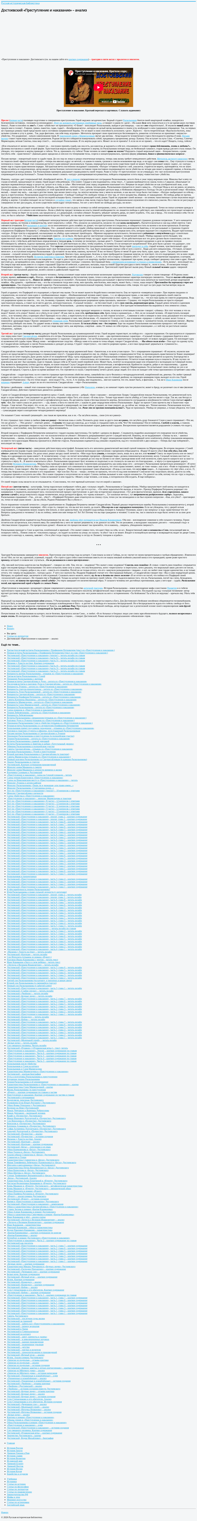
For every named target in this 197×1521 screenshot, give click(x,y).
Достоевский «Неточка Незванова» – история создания (34, 1412)
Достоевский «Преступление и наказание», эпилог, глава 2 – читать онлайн (44, 894)
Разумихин (137, 274)
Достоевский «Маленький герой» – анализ (28, 1407)
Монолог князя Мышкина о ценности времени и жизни (34, 770)
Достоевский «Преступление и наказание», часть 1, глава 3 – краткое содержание (47, 1308)
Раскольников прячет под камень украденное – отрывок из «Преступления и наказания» (50, 728)
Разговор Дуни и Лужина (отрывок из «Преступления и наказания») (41, 720)
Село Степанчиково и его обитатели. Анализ (29, 1399)
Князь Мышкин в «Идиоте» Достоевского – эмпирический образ (39, 1188)
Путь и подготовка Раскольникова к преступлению (32, 1076)
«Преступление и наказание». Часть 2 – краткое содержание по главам (41, 1240)
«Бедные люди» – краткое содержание (25, 1264)
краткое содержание (78, 59)
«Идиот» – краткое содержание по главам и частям (32, 1092)
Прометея (172, 588)
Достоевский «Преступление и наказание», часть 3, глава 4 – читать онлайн (44, 972)
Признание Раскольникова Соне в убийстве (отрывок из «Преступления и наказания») (50, 723)
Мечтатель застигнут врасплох (172, 158)
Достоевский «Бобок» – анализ (22, 1287)
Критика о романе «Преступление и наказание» (30, 1417)
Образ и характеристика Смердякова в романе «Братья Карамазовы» (40, 1214)
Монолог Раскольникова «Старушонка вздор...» (30, 788)
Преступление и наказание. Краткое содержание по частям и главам (40, 1095)
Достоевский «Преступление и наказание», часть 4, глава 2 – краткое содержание (47, 866)
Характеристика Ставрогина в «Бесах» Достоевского (33, 1160)
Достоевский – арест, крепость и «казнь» (27, 1336)
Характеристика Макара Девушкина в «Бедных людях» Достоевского (41, 1266)
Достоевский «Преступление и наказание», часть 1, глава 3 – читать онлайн (44, 1032)
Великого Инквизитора (24, 464)
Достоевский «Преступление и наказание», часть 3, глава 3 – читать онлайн (44, 975)
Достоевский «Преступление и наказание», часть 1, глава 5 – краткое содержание (47, 1303)
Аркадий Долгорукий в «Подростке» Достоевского (32, 1131)
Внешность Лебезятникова (20, 715)
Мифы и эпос (13, 1497)
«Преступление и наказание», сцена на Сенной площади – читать (39, 775)
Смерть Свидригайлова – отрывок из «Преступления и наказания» (40, 749)
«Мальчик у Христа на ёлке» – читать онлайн (29, 952)
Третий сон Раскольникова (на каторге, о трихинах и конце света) (39, 980)
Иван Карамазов (174, 380)
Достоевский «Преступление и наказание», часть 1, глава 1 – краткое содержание (47, 1313)
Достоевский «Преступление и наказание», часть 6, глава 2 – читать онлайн (44, 915)
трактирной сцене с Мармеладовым (77, 136)
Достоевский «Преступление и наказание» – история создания (38, 1428)
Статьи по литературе (17, 1489)
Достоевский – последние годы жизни (26, 1318)
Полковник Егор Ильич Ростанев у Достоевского (31, 1102)
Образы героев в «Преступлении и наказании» (30, 1420)
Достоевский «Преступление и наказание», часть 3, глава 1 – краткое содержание (47, 887)
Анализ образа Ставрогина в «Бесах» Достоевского (32, 1154)
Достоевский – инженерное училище (25, 1344)
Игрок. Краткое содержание (20, 1279)
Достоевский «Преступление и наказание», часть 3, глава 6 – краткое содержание (47, 871)
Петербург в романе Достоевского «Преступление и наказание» (38, 1238)
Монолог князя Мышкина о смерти (24, 767)
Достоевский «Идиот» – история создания (28, 1199)
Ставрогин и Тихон (16, 1157)
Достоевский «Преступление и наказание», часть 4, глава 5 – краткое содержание (47, 858)
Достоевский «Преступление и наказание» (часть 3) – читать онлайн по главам (46, 668)
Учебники (12, 1479)
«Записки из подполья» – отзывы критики (28, 1360)
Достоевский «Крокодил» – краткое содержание (30, 1284)
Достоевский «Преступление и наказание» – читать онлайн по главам (41, 928)
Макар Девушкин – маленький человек (26, 1113)
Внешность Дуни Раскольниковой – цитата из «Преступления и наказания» (44, 692)
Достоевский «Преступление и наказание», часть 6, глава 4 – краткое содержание (47, 832)
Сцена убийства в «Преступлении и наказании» (31, 796)
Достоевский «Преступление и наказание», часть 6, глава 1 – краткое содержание (47, 840)
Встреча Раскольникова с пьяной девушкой (28, 741)
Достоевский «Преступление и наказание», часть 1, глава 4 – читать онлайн (44, 1030)
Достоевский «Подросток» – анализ (24, 1134)
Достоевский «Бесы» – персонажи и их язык (29, 1147)
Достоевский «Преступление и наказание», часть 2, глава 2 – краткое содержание (47, 1258)
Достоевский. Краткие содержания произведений (31, 764)
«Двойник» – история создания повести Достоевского (33, 1389)
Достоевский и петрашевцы (20, 1097)
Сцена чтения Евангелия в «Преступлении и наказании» (35, 777)
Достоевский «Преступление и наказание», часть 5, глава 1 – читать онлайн (44, 933)
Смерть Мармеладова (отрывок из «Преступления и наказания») (39, 757)
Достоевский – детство (18, 1347)
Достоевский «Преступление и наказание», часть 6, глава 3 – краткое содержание (47, 835)
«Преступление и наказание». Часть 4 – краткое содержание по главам (41, 1058)
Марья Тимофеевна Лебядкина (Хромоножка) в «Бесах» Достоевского (41, 1162)
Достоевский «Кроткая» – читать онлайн (27, 954)
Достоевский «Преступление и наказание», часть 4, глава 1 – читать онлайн (44, 949)
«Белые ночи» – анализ (18, 1415)
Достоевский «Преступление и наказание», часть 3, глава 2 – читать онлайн (44, 978)
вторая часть (31, 220)
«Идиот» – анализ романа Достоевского (26, 1196)
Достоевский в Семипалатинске (23, 1331)
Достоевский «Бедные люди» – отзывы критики (30, 1391)
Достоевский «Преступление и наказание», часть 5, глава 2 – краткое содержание (47, 850)
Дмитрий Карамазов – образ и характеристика (29, 1227)
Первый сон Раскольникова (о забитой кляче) (29, 985)
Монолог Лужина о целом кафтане (24, 783)
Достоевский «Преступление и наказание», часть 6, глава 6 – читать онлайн (44, 905)
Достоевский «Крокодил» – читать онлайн (28, 1017)
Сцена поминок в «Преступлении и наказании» (30, 710)
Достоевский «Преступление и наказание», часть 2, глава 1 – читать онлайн (44, 1014)
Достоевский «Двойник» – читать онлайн (27, 993)
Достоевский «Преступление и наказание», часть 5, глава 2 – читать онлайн (44, 931)
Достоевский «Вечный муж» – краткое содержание (32, 1277)
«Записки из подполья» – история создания (28, 1365)
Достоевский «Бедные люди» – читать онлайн (29, 996)
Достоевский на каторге (19, 1334)
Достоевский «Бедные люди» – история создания (31, 1396)
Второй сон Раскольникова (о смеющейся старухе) (32, 983)
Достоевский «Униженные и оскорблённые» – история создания (39, 1381)
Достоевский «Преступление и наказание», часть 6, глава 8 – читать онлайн (44, 900)
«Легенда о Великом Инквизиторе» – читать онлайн (33, 965)
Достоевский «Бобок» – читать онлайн (26, 1019)
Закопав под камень (63, 238)
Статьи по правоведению (19, 1492)
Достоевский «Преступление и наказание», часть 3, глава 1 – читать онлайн (44, 988)
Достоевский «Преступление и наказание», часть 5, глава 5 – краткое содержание (47, 842)
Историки (12, 1481)
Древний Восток (15, 1466)
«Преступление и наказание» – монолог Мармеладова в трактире (39, 798)
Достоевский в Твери (17, 1329)
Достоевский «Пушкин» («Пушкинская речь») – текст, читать (37, 1048)
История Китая (14, 1471)
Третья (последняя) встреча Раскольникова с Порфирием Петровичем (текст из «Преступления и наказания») (61, 650)
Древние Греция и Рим (18, 1453)
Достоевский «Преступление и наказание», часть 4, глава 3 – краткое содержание (47, 863)
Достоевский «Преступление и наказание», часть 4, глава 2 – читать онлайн (44, 946)
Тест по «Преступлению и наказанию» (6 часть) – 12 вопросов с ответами (43, 801)
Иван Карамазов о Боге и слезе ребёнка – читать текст (33, 962)
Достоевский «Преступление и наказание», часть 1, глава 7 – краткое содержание (47, 1297)
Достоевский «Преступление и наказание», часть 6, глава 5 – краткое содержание (47, 829)
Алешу (25, 382)
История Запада (14, 1450)
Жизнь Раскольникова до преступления (26, 1089)
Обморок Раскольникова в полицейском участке (31, 746)
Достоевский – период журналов (23, 1326)
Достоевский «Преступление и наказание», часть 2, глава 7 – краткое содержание (47, 1245)
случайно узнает (63, 200)
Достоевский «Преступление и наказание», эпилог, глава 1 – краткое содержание (47, 819)
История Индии (15, 1469)
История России (15, 1448)
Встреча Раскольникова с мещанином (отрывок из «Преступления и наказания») (46, 718)
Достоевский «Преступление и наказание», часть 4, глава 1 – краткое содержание (47, 868)
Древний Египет (15, 1463)
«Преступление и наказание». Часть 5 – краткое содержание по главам (41, 1056)
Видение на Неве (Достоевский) (23, 1108)
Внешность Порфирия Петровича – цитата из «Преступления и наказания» (44, 697)
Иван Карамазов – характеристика (24, 1225)
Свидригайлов (29, 336)
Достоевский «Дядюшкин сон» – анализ (27, 1404)
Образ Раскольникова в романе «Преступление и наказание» (37, 1422)
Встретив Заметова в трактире (49, 256)
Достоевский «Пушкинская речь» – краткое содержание (34, 1433)
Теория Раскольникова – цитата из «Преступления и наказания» (38, 738)
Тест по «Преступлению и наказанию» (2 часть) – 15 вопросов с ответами (43, 814)
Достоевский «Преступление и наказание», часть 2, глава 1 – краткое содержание (47, 1261)
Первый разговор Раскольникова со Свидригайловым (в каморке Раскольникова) (47, 759)
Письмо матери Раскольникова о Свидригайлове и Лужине (36, 733)
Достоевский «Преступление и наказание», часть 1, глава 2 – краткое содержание (47, 1310)
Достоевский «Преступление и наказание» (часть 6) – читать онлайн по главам (46, 658)
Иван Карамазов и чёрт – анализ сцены (26, 1217)
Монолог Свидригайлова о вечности (25, 793)
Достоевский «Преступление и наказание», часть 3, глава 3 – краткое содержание (47, 881)
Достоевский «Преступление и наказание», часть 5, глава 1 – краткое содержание (47, 853)
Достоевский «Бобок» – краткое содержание (29, 1292)
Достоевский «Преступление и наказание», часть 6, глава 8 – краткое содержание (47, 822)
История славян (14, 1456)
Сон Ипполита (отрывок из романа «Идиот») (29, 957)
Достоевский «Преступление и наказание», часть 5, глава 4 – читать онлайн (44, 923)
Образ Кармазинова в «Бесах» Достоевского (28, 1149)
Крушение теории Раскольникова (23, 1079)
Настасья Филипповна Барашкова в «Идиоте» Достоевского (36, 1183)
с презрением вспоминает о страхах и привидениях (136, 262)
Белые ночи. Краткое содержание (23, 1274)
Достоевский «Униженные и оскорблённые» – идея (32, 1376)
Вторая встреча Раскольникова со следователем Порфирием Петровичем (43, 725)
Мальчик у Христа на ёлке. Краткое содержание (30, 663)
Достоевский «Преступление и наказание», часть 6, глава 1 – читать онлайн (44, 918)
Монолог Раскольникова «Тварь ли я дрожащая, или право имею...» (40, 785)
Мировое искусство (16, 1499)
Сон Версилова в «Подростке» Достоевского (29, 1121)
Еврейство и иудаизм (17, 1474)
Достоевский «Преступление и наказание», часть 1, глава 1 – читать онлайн (44, 1037)
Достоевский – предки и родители (24, 1350)
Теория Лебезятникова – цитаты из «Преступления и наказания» (39, 712)
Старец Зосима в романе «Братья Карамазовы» (30, 1209)
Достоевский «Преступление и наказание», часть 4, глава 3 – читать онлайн (44, 944)
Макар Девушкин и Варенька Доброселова (28, 1110)
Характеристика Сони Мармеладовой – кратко (30, 1087)
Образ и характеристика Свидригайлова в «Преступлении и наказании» (42, 1206)
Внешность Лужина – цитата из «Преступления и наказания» (37, 686)
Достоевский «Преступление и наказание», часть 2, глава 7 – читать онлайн (44, 998)
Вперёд (10, 628)
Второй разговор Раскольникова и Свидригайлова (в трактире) (38, 754)
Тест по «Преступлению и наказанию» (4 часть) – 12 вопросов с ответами (43, 803)
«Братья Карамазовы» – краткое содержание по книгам (34, 1232)
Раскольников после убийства (21, 1063)
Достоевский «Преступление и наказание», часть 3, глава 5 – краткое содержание (47, 874)
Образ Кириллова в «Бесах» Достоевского (27, 1170)
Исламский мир (14, 1461)
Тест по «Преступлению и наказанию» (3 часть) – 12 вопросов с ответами (43, 809)
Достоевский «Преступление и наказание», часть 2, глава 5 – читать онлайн (44, 1004)
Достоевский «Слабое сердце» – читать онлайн (30, 991)
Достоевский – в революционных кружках (28, 1339)
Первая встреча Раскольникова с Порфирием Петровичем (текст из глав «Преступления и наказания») (57, 653)
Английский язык (16, 1505)
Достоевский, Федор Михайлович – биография (30, 1438)
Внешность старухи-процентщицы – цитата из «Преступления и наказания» (44, 689)
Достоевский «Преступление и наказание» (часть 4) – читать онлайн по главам (46, 666)
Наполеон (90, 387)
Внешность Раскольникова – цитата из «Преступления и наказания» (40, 707)
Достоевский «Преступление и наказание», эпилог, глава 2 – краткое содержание (47, 816)
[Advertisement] (87, 35)
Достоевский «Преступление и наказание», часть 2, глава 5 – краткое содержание (47, 1251)
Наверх (4, 1512)
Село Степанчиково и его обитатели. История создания (34, 1402)
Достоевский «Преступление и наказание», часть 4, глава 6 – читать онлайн (44, 936)
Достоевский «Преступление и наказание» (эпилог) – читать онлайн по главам (46, 655)
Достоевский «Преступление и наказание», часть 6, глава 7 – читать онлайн (44, 902)
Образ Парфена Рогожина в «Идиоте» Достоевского (32, 1193)
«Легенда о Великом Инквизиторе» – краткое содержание (35, 1222)
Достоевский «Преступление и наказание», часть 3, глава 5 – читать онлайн (44, 970)
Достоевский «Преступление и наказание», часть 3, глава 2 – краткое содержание (47, 884)
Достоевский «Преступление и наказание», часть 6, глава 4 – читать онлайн (44, 910)
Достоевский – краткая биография (24, 1074)
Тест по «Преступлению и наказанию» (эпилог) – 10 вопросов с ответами (43, 790)
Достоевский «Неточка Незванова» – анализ (29, 1409)
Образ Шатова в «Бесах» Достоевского (26, 1173)
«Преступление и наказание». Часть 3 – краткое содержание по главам (41, 1061)
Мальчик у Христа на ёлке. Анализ (24, 1139)
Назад (10, 626)
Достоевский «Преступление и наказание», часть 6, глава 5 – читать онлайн (44, 907)
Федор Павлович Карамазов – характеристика (29, 1230)
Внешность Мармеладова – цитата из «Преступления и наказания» (40, 702)
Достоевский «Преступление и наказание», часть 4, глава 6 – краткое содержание (47, 855)
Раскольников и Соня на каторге (23, 1066)
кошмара (5, 382)
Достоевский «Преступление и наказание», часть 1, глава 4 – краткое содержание (47, 1305)
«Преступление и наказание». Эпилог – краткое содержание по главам (42, 1050)
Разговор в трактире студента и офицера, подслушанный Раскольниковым (43, 731)
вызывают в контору (37, 225)
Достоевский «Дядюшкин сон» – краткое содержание (33, 1271)
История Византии (16, 1458)
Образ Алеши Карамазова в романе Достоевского (31, 1212)
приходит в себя (140, 246)
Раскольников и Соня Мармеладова (24, 1069)
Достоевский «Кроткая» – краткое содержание (30, 1144)
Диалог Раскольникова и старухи (23, 762)
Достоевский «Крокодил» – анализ (24, 1282)
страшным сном (60, 321)
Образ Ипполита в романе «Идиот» (24, 1191)
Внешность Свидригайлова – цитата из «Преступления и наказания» (41, 694)
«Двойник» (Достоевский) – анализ (24, 1386)
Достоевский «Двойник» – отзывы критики (28, 1383)
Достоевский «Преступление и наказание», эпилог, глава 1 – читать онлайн (44, 897)
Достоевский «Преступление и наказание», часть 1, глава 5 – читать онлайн (44, 1027)
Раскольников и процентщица (21, 876)
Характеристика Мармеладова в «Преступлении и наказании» (38, 1071)
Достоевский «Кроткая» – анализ (23, 1141)
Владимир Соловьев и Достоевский (24, 772)
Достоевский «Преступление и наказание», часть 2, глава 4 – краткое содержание (47, 1253)
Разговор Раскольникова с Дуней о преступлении (31, 751)
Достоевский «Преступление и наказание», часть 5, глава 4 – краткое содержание (47, 845)
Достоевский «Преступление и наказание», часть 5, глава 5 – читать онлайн (44, 920)
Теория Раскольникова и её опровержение (27, 1082)
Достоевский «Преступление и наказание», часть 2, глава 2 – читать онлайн (44, 1011)
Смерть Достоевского (17, 1316)
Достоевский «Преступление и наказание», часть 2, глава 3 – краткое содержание (47, 1256)
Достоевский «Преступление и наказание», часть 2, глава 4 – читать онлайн (44, 1006)
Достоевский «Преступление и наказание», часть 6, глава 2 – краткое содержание (47, 837)
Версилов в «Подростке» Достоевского (26, 1123)
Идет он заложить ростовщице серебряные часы (78, 123)
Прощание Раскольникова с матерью (25, 679)
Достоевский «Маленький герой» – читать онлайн (32, 1040)
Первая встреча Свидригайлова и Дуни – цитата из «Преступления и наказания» (47, 681)
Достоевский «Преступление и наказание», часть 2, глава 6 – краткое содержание (47, 1248)
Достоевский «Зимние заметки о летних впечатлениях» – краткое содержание (45, 1368)
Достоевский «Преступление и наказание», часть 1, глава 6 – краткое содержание (47, 1300)
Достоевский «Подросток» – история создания (30, 1136)
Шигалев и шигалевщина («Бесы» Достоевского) (31, 1165)
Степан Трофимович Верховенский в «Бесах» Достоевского (36, 1175)
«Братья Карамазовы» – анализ (22, 1235)
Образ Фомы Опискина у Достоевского (26, 1105)
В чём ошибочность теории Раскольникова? (28, 889)
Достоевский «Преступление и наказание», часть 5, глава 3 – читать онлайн (44, 926)
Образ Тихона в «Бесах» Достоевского (26, 1152)
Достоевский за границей (19, 1321)
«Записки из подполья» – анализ (23, 1363)
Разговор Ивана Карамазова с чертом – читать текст (32, 959)
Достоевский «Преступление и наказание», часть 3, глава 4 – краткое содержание (47, 879)
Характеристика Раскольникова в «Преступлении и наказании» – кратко (43, 1084)
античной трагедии (93, 588)
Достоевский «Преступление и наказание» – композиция (35, 1204)
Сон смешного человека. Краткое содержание (29, 1430)
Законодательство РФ (17, 1494)
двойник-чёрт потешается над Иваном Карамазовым (95, 520)
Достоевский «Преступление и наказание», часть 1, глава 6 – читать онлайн (44, 1024)
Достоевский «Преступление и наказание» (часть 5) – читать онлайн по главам (46, 660)
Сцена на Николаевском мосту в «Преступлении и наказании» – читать (42, 780)
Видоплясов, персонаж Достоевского (25, 1100)
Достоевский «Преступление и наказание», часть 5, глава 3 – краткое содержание (47, 848)
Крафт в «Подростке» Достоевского (24, 1115)
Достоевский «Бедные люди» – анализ (26, 1394)
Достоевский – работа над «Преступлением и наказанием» (36, 1323)
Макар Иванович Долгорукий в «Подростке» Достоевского (36, 1118)
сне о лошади (73, 179)
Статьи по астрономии (18, 1502)
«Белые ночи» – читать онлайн (22, 1043)
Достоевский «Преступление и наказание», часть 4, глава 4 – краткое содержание (47, 861)
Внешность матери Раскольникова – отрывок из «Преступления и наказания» (45, 673)
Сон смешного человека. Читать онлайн (26, 1045)
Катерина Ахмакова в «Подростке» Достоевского (31, 1126)
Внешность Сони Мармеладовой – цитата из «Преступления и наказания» (43, 705)
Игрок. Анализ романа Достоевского (25, 1357)
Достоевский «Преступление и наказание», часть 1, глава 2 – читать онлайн (44, 1035)
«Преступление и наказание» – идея (25, 1425)
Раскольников (130, 120)
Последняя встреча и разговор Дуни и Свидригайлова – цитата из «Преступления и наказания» (54, 684)
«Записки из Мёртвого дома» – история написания (32, 1373)
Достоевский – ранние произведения (25, 1342)
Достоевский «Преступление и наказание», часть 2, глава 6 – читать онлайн (44, 1001)
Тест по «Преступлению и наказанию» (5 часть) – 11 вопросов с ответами (43, 806)
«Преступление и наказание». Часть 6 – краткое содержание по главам (41, 1053)
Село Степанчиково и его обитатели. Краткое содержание (35, 1290)
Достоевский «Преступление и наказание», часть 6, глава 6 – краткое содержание (47, 827)
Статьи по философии (18, 1486)
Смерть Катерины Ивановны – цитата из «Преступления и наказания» (42, 699)
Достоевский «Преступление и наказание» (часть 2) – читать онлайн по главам (46, 671)
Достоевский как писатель (20, 1243)
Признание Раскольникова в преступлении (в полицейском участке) (40, 736)
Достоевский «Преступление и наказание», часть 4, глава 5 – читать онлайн (44, 939)
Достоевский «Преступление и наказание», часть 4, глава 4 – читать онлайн (44, 941)
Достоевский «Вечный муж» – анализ (25, 1355)
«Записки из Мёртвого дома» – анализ (26, 1370)
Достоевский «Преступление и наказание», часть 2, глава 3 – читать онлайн (44, 1009)
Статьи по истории (16, 1484)
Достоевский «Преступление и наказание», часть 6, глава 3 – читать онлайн (44, 913)
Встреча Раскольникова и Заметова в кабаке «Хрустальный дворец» (40, 744)
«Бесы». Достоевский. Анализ (22, 1178)
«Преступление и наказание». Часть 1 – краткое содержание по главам (41, 1295)
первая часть (16, 120)
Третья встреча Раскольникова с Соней (26, 676)
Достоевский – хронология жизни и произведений (32, 1352)
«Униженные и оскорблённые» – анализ (26, 1378)
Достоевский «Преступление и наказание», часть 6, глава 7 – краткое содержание (47, 824)
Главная (11, 1443)
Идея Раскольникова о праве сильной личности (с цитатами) (37, 892)
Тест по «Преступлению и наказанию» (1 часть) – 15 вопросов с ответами (43, 811)
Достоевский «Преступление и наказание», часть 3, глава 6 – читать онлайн (44, 967)
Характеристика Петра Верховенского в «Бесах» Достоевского (38, 1167)
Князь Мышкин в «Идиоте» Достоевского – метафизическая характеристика (44, 1186)
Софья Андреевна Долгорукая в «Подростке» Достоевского (36, 1128)
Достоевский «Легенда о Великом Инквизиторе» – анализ (35, 1219)
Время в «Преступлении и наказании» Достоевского (33, 1201)
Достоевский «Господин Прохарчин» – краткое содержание (36, 1269)
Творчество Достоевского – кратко (24, 1435)
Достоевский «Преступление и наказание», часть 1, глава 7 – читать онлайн (44, 1022)
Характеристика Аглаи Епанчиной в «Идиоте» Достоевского (37, 1180)
